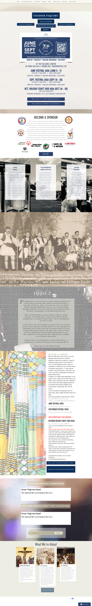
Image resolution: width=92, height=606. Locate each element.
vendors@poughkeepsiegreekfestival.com (65, 400)
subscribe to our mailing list (35, 529)
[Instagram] (71, 598)
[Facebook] (72, 598)
